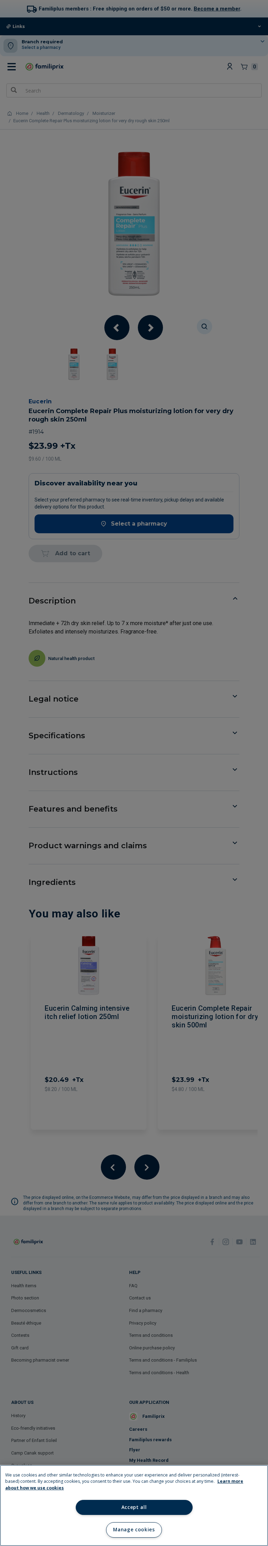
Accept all (134, 1507)
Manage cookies (134, 1529)
